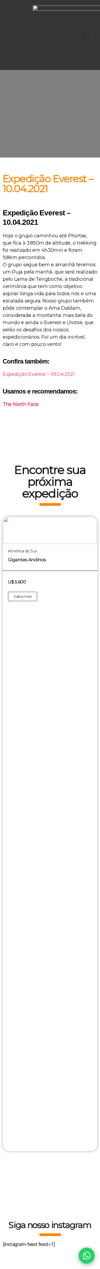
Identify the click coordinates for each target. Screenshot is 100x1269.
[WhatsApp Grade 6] (87, 1256)
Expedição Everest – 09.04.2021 (39, 374)
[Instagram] (15, 35)
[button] (85, 35)
